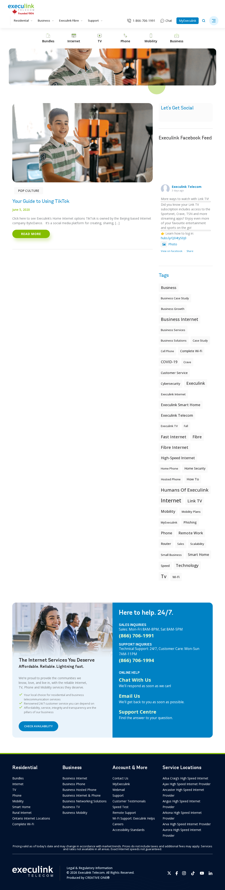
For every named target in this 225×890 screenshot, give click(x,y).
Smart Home (21, 807)
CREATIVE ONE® (97, 877)
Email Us (129, 695)
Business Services (173, 330)
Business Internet (179, 319)
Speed (165, 566)
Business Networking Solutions (84, 801)
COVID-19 (169, 361)
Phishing (190, 522)
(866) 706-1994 (136, 660)
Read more (31, 234)
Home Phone (169, 468)
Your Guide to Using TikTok (40, 201)
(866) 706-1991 (136, 635)
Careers (117, 824)
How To (193, 479)
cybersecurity (170, 383)
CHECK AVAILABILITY (38, 726)
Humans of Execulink (185, 490)
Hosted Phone (171, 479)
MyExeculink (187, 21)
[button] (213, 20)
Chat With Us (135, 679)
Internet (18, 784)
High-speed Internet (178, 457)
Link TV (194, 500)
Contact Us (120, 778)
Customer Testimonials (129, 801)
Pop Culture (28, 191)
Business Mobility (74, 812)
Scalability (197, 544)
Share (190, 251)
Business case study (175, 298)
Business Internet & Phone (81, 795)
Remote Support (124, 812)
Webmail (118, 790)
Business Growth (172, 309)
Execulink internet (173, 394)
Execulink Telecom (186, 187)
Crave (187, 362)
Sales (180, 544)
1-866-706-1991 (144, 21)
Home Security (194, 468)
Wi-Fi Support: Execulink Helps (133, 818)
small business (171, 555)
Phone (17, 795)
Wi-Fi (176, 577)
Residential (21, 20)
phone (166, 532)
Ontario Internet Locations (31, 818)
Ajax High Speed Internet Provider (186, 784)
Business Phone (73, 784)
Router (166, 543)
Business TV (71, 807)
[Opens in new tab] (169, 873)
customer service (174, 372)
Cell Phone (167, 351)
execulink (195, 383)
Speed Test (120, 807)
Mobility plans (191, 512)
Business (44, 20)
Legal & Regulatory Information (89, 868)
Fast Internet (173, 436)
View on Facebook (171, 251)
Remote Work (190, 532)
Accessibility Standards (128, 830)
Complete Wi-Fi (191, 351)
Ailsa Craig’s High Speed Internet (185, 778)
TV (14, 790)
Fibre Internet (174, 447)
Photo (172, 244)
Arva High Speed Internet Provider (187, 824)
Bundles (18, 778)
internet (171, 500)
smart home (198, 554)
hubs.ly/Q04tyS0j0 (173, 238)
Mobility (168, 511)
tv (163, 576)
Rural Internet (22, 812)
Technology (187, 565)
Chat (168, 21)
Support (93, 20)
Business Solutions (174, 340)
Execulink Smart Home (180, 404)
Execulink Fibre (69, 20)
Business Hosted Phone (79, 790)
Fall (186, 426)
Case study (200, 340)
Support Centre (137, 711)
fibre (197, 436)
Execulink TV (169, 426)
